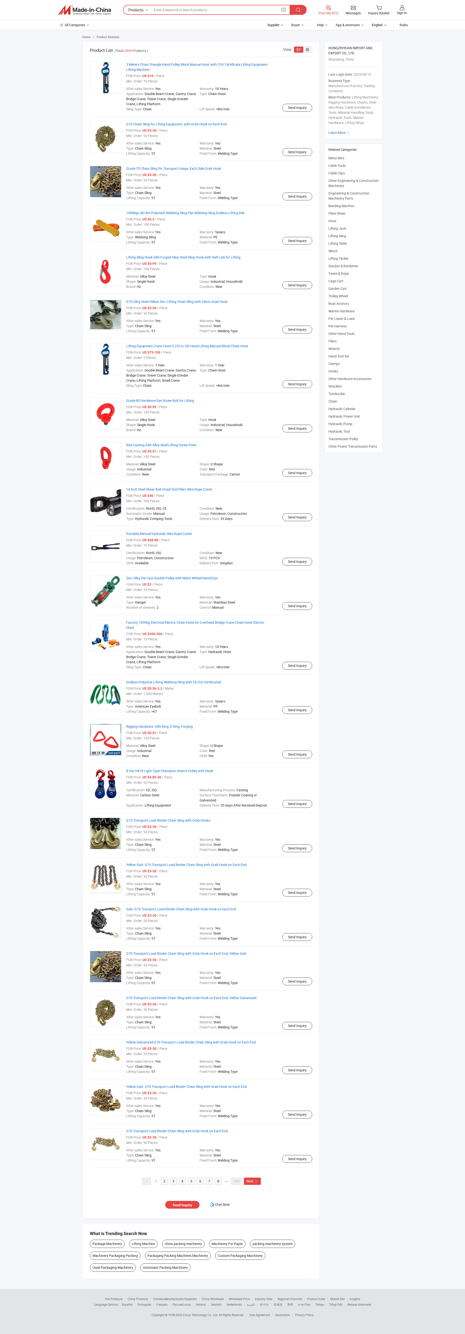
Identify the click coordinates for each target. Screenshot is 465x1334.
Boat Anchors (338, 303)
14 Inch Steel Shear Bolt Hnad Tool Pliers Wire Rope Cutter (169, 489)
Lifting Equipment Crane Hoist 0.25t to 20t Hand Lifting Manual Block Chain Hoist (187, 346)
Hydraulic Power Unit (344, 416)
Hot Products (114, 1299)
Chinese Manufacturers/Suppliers (175, 1299)
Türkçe (319, 1304)
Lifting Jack (337, 228)
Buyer (295, 25)
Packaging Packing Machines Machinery (177, 1255)
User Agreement (259, 1315)
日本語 (278, 1304)
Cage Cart (335, 281)
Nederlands (234, 1304)
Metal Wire (336, 158)
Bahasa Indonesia (359, 1304)
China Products (138, 1299)
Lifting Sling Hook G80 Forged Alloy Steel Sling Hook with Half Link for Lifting (183, 257)
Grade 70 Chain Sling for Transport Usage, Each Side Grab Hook (173, 168)
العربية (251, 1304)
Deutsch (216, 1304)
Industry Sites (263, 1299)
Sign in (402, 12)
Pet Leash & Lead (341, 318)
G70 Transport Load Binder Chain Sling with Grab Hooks (168, 820)
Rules (404, 25)
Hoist (332, 220)
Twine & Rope (338, 273)
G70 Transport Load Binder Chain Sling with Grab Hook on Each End (177, 1131)
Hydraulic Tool (339, 431)
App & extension (348, 25)
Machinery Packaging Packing (115, 1255)
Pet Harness (337, 326)
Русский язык (182, 1304)
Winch (333, 251)
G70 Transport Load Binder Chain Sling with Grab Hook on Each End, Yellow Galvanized (191, 997)
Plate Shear (337, 213)
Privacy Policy (304, 1315)
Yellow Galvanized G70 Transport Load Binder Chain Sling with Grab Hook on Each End (191, 1042)
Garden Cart (337, 288)
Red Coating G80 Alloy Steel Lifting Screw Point (161, 445)
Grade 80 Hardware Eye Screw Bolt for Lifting (160, 400)
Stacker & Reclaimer (343, 266)
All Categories (75, 25)
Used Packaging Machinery (113, 1267)
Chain (332, 401)
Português (144, 1304)
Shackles (335, 386)
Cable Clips (336, 173)
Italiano (201, 1304)
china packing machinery (183, 1243)
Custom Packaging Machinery (240, 1255)
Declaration (282, 1315)
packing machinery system (273, 1243)
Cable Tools (337, 165)
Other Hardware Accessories (349, 378)
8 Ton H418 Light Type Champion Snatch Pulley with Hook (169, 770)
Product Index (316, 1299)
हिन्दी (290, 1304)
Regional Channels (290, 1299)
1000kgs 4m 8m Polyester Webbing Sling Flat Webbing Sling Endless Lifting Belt (185, 212)
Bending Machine (341, 205)
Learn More (339, 132)
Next (252, 1181)
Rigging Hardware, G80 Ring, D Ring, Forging (159, 726)
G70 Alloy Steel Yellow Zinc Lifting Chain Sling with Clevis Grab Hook (176, 301)
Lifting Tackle (338, 258)
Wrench (334, 348)
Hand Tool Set (338, 356)
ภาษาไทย (304, 1304)
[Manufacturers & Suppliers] (84, 10)
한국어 (264, 1304)
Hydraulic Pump (340, 423)
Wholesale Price (239, 1299)
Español (127, 1304)
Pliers (332, 341)
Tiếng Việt (335, 1304)
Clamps (334, 363)
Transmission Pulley (343, 439)
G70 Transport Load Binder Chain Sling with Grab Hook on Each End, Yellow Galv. (186, 953)
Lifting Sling (337, 236)
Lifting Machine (143, 1243)
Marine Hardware (341, 311)
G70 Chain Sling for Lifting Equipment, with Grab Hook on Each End (176, 124)
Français (162, 1304)
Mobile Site (337, 1299)
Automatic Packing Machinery (165, 1267)
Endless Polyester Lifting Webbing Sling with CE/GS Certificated (173, 682)
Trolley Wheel (338, 296)
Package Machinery (107, 1243)
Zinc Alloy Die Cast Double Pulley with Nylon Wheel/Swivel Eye (172, 578)
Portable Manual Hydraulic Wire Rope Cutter (159, 533)
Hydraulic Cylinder (342, 408)
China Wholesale (213, 1299)
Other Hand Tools (341, 333)
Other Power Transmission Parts (352, 446)
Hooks (333, 371)
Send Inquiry (297, 107)
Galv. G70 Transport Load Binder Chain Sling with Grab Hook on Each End (181, 909)
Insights (355, 1299)
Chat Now (222, 1204)
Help (320, 25)
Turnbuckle (336, 393)
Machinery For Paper (227, 1243)
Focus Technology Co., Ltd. (201, 1315)
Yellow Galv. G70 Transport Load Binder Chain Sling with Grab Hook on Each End (186, 864)
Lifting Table (337, 243)
